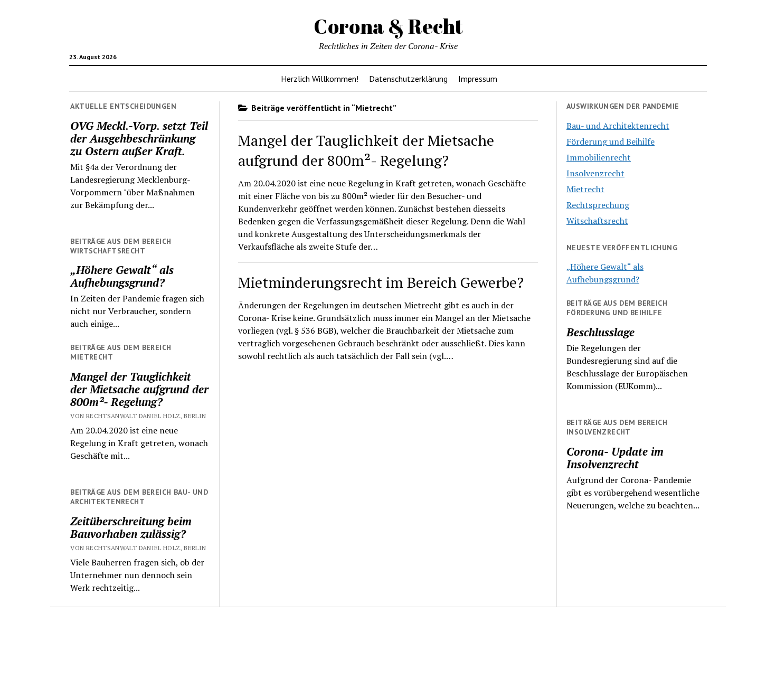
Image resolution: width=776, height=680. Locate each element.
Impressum (477, 78)
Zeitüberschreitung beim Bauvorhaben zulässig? (131, 527)
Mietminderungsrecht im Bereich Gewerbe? (381, 282)
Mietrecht (585, 189)
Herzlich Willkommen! (319, 78)
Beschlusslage (600, 332)
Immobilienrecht (598, 157)
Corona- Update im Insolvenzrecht (615, 457)
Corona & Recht (388, 26)
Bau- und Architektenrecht (617, 125)
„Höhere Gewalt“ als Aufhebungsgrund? (122, 276)
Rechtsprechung (597, 205)
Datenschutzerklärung (408, 78)
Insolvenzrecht (595, 173)
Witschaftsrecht (597, 220)
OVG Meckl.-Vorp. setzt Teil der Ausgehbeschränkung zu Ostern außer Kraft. (139, 138)
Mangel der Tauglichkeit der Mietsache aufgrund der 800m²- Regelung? (139, 389)
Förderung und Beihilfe (610, 141)
